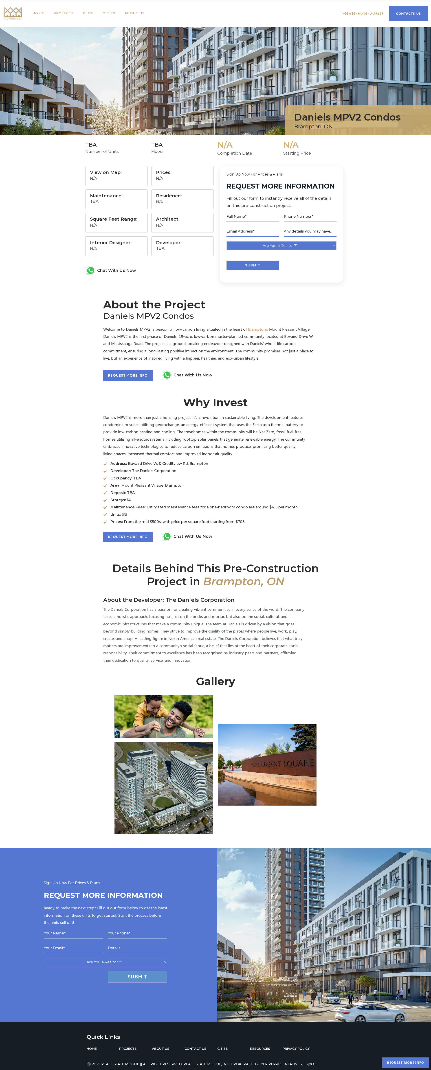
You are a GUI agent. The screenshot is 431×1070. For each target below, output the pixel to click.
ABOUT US (160, 1049)
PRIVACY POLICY (296, 1049)
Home (38, 13)
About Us (135, 13)
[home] (15, 13)
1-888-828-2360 (362, 13)
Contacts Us (408, 13)
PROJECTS (127, 1049)
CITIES (222, 1049)
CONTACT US (195, 1049)
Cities (109, 13)
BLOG (88, 13)
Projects (63, 13)
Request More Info (128, 375)
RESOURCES (260, 1049)
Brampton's (258, 329)
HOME (92, 1049)
